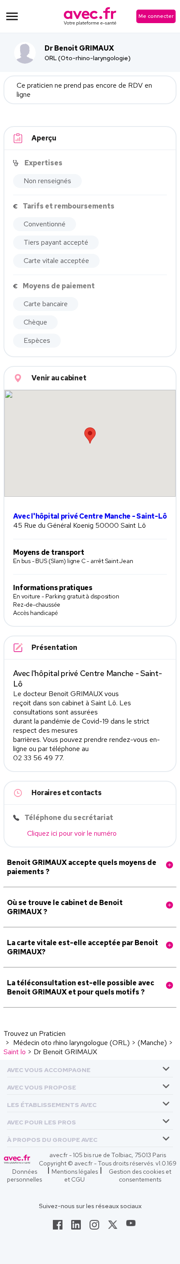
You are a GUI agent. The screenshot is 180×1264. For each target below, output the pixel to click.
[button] (48, 1068)
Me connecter (155, 16)
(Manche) (152, 1042)
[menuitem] (90, 1068)
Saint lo (14, 1051)
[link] (57, 1227)
